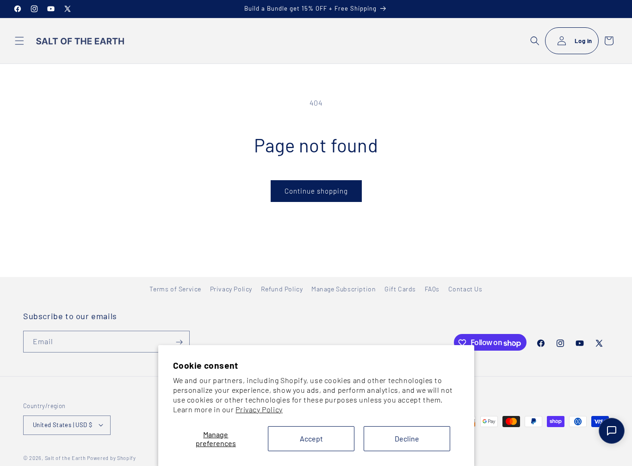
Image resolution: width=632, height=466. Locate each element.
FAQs (432, 289)
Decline (407, 438)
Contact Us (465, 289)
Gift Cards (400, 289)
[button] (19, 41)
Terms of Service (175, 289)
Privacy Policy (258, 409)
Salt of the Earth (65, 457)
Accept (311, 438)
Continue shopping (316, 191)
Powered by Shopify (111, 457)
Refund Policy (282, 289)
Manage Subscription (343, 289)
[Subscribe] (179, 342)
